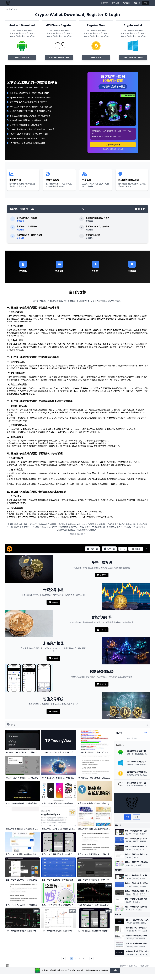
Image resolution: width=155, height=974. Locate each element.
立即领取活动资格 (113, 144)
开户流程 (129, 947)
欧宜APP (128, 834)
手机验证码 (146, 865)
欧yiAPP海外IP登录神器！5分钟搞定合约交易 (28, 138)
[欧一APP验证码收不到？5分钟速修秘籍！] (119, 921)
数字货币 (128, 842)
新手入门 (142, 850)
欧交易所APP (131, 954)
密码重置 (139, 865)
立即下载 (102, 575)
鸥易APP (129, 923)
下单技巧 (135, 947)
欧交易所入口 (12, 9)
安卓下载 (144, 954)
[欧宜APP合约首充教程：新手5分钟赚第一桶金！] (119, 840)
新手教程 (143, 842)
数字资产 (104, 3)
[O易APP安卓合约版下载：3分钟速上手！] (119, 952)
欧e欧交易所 (130, 931)
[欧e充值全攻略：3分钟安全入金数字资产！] (119, 929)
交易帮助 (142, 834)
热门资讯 (126, 3)
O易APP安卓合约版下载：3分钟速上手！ (26, 125)
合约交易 (135, 842)
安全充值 (144, 931)
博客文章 (137, 3)
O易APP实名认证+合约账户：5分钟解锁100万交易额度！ (33, 129)
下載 (145, 3)
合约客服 (135, 834)
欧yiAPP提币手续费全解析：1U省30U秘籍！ (28, 143)
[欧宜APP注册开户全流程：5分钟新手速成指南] (119, 855)
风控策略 (142, 947)
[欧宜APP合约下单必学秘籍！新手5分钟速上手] (119, 848)
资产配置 (142, 939)
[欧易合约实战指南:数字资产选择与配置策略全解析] (119, 937)
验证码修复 (136, 923)
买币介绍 (115, 3)
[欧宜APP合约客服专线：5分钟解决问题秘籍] (119, 832)
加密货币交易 (144, 857)
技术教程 (143, 923)
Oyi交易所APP (130, 865)
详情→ (146, 733)
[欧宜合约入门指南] (119, 945)
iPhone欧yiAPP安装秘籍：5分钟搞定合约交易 (28, 120)
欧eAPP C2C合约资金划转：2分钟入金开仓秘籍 (29, 134)
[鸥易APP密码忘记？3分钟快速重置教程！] (119, 863)
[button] (67, 958)
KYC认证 (135, 857)
